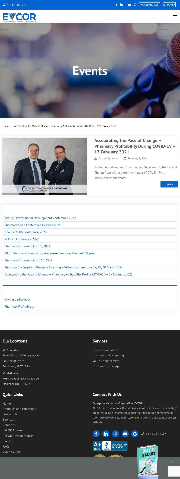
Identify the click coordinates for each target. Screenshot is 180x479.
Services (8, 419)
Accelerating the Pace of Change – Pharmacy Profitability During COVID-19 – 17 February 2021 (134, 146)
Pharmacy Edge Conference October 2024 (32, 225)
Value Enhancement (106, 361)
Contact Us (10, 414)
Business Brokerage (106, 366)
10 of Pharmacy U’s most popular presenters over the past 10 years (50, 253)
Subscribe (169, 5)
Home (7, 126)
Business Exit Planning (108, 355)
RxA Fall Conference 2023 (21, 239)
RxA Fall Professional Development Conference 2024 (40, 218)
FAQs (6, 446)
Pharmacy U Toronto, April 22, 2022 (28, 260)
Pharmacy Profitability (19, 306)
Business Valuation (105, 350)
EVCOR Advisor (13, 430)
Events (7, 441)
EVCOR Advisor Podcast (18, 436)
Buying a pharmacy (17, 299)
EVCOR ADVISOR (150, 5)
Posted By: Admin (109, 158)
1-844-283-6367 (156, 433)
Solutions (9, 425)
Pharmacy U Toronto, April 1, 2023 (27, 246)
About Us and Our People (20, 409)
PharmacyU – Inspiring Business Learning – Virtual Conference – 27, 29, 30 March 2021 (63, 267)
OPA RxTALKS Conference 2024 (25, 232)
